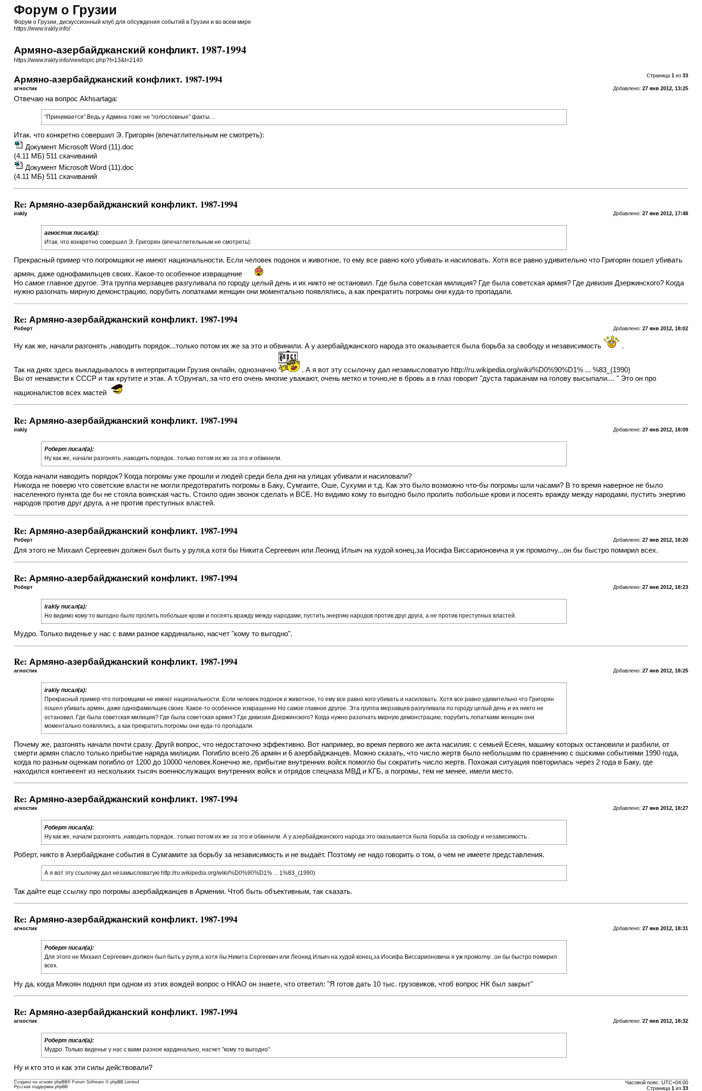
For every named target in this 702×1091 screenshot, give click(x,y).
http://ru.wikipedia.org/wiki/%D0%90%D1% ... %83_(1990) (540, 370)
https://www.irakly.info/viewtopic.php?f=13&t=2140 (78, 60)
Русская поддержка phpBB (41, 1086)
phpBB (60, 1082)
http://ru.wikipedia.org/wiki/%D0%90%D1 (214, 873)
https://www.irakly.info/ (42, 28)
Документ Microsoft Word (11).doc (79, 147)
